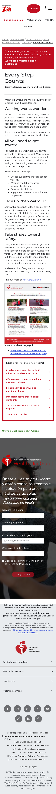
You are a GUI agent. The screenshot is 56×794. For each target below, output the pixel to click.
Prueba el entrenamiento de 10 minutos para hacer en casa (23, 372)
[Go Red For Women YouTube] (47, 709)
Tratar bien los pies (16, 414)
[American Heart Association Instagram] (17, 709)
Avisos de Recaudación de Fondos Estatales (28, 759)
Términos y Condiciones (29, 561)
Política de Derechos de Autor (20, 745)
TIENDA (49, 20)
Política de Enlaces (18, 752)
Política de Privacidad (19, 564)
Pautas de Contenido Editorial (21, 756)
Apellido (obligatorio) (12, 522)
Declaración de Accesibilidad (28, 742)
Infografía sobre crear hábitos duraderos (23, 398)
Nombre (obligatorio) (13, 510)
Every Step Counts (43, 42)
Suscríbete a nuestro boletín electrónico (20, 62)
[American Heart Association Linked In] (28, 719)
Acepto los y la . (24, 562)
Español (28, 26)
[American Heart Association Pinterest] (38, 719)
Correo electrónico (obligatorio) (18, 535)
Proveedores (42, 756)
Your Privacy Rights (28, 767)
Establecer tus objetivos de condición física (21, 389)
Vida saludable (17, 39)
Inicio (5, 39)
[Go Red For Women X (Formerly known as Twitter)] (37, 709)
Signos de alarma (13, 20)
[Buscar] (44, 7)
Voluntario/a (34, 20)
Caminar (26, 42)
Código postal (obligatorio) (16, 548)
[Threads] (27, 709)
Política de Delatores (37, 752)
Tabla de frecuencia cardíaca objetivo (22, 407)
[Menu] (50, 8)
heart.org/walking (32, 279)
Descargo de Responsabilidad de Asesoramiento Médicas (24, 737)
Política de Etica (42, 745)
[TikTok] (19, 719)
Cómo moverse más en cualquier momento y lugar (24, 381)
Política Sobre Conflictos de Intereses (28, 749)
